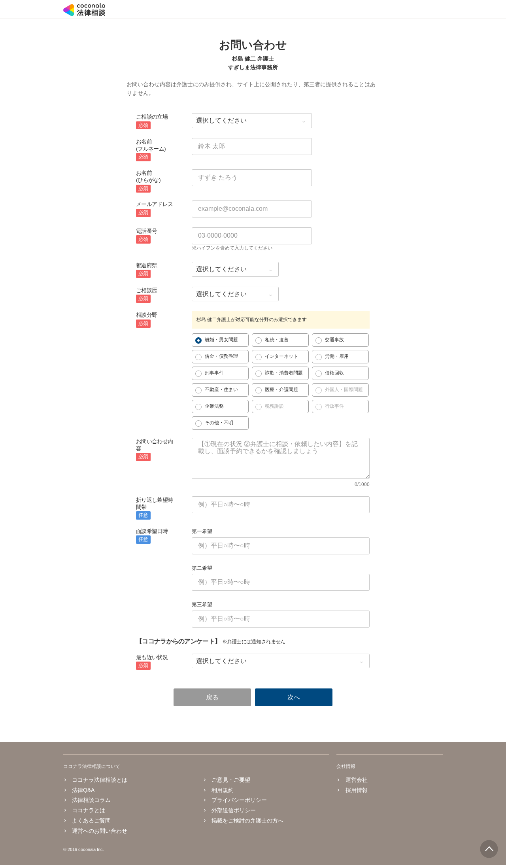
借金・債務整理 (221, 356)
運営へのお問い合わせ (99, 831)
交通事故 (334, 339)
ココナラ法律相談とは (99, 780)
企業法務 (214, 406)
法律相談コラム (91, 800)
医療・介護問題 (281, 389)
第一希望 (202, 531)
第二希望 (202, 568)
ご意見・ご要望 (230, 780)
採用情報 (356, 790)
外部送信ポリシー (233, 810)
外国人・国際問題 (344, 389)
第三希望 (202, 604)
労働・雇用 (337, 356)
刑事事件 (214, 373)
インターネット (281, 356)
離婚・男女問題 (221, 339)
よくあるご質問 (91, 820)
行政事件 (334, 406)
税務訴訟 (274, 406)
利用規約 (222, 790)
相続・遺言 (277, 339)
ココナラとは (88, 810)
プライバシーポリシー (239, 800)
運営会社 (356, 780)
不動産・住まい (221, 389)
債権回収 (334, 373)
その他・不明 (219, 422)
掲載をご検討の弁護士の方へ (247, 820)
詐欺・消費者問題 (284, 373)
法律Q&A (83, 790)
